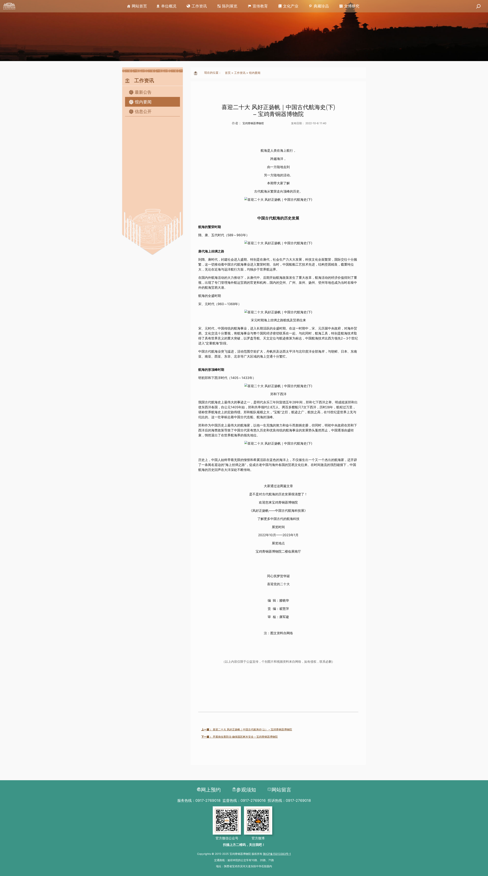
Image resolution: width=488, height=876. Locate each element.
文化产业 (290, 6)
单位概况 (168, 6)
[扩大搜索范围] (478, 6)
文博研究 (351, 6)
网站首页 (139, 6)
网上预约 (211, 790)
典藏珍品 (321, 6)
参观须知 (246, 790)
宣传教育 (260, 6)
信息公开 (143, 111)
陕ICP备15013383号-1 (277, 853)
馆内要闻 (143, 101)
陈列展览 (229, 6)
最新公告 (143, 92)
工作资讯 (199, 6)
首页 (228, 73)
